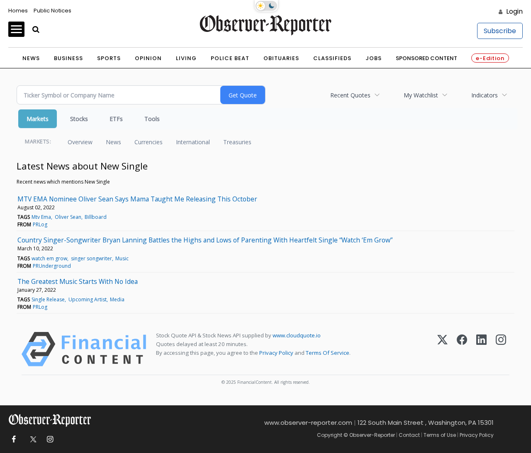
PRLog (40, 224)
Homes (18, 11)
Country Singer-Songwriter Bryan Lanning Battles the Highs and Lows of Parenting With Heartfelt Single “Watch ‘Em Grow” (204, 240)
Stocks (79, 119)
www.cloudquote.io (297, 335)
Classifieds (332, 58)
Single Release (48, 299)
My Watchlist (421, 95)
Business (68, 58)
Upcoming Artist (87, 299)
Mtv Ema (41, 216)
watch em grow (49, 258)
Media (117, 299)
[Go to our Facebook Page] (13, 439)
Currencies (148, 142)
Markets (38, 119)
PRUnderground (52, 265)
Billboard (96, 216)
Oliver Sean (68, 216)
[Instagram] (500, 349)
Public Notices (52, 11)
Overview (80, 142)
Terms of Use (440, 434)
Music (122, 258)
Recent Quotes (350, 95)
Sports (109, 58)
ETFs (116, 119)
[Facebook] (461, 349)
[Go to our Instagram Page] (50, 439)
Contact (409, 434)
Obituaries (281, 58)
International (193, 142)
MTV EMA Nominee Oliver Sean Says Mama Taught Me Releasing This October (137, 198)
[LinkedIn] (481, 349)
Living (186, 58)
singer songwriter (91, 258)
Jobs (373, 58)
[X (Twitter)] (442, 349)
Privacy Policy (276, 352)
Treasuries (237, 142)
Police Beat (230, 58)
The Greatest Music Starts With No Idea (77, 281)
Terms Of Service (327, 352)
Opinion (148, 58)
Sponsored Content (426, 58)
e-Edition (490, 58)
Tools (152, 119)
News (31, 58)
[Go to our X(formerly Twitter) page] (32, 439)
